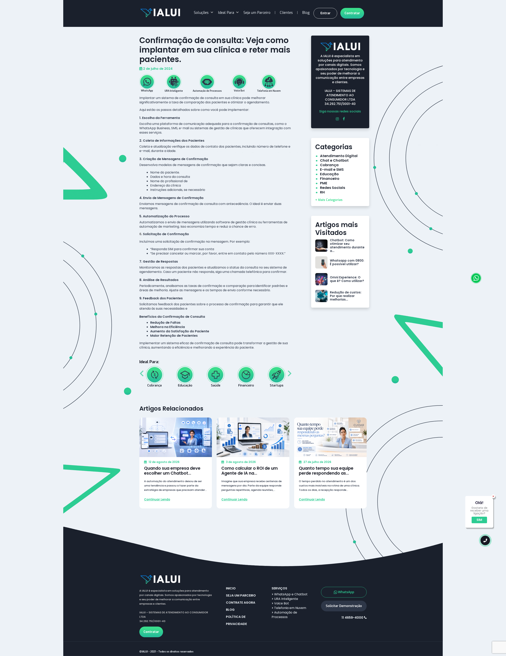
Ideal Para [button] (226, 12)
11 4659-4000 (352, 617)
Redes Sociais (332, 187)
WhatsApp (346, 592)
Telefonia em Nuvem (289, 608)
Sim (479, 519)
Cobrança (329, 164)
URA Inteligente (285, 599)
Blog (306, 12)
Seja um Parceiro (257, 12)
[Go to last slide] (142, 373)
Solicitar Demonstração (344, 606)
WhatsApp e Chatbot (290, 594)
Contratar (352, 13)
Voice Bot (280, 603)
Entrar (325, 13)
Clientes (286, 12)
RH (322, 192)
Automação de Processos (284, 614)
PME (323, 183)
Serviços (279, 588)
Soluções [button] (201, 12)
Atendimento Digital (339, 155)
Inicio (231, 588)
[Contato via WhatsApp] (476, 278)
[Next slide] (289, 373)
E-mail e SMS (332, 169)
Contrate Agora (240, 602)
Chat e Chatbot (334, 160)
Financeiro (329, 178)
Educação (329, 174)
